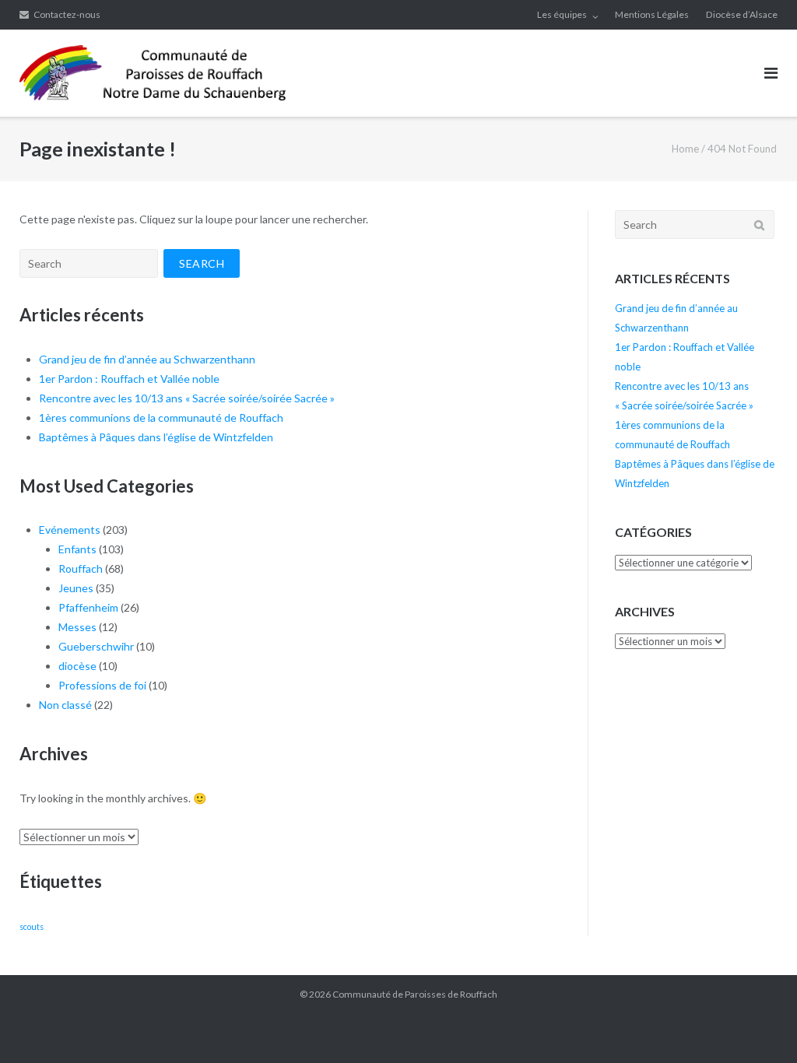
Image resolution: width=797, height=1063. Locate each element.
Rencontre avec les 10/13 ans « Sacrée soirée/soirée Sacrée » (187, 398)
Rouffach (80, 568)
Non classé (65, 704)
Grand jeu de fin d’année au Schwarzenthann (147, 359)
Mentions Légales (652, 14)
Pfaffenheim (88, 607)
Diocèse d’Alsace (742, 14)
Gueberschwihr (96, 646)
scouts (31, 926)
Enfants (77, 549)
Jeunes (75, 588)
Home (685, 148)
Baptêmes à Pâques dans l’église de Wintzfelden (156, 437)
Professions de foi (102, 685)
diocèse (77, 665)
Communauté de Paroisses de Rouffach (414, 994)
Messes (77, 626)
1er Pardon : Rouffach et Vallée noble (129, 378)
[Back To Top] (758, 1026)
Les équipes (562, 14)
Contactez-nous (66, 14)
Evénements (69, 529)
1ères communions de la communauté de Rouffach (161, 417)
